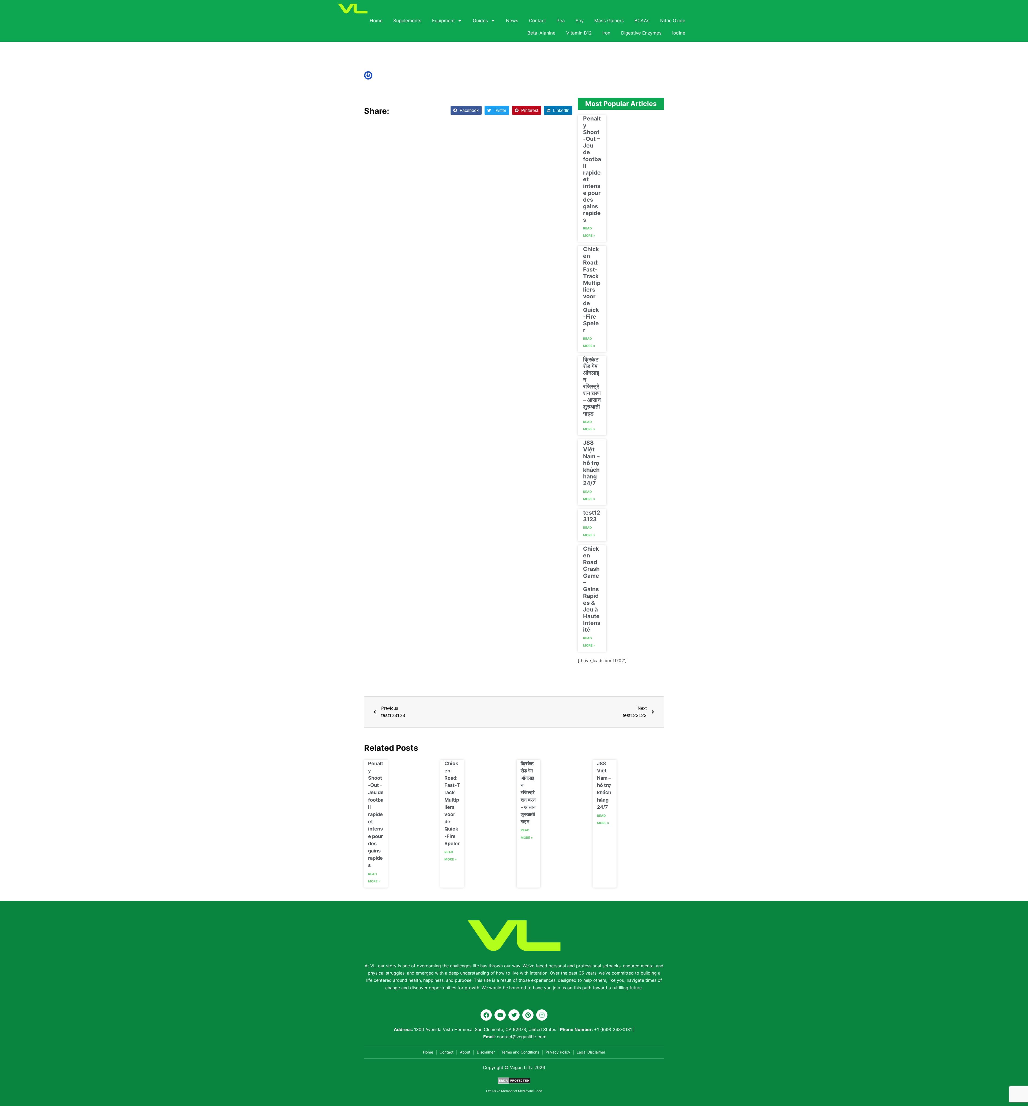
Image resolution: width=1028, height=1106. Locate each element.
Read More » (589, 231)
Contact (537, 20)
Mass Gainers (609, 20)
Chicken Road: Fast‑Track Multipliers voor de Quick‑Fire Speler (591, 289)
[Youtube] (500, 1015)
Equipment (443, 20)
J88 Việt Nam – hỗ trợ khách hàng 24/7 (591, 462)
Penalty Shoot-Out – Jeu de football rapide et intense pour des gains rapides (592, 169)
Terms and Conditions (520, 1052)
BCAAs (641, 20)
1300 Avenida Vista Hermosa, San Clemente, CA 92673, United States (485, 1029)
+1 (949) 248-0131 (613, 1029)
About (465, 1052)
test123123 (591, 516)
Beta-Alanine (541, 33)
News (512, 20)
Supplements (407, 20)
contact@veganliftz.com (521, 1036)
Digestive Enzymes (641, 33)
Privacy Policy (558, 1052)
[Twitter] (514, 1015)
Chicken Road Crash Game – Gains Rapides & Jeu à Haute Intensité (591, 589)
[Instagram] (541, 1015)
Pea (561, 20)
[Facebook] (486, 1015)
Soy (580, 20)
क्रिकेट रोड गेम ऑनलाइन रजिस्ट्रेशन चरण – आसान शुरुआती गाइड (592, 386)
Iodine (678, 33)
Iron (606, 33)
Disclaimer (486, 1052)
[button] (466, 110)
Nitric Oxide (672, 20)
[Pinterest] (528, 1015)
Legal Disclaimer (591, 1052)
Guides (480, 20)
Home (376, 20)
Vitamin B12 (579, 33)
